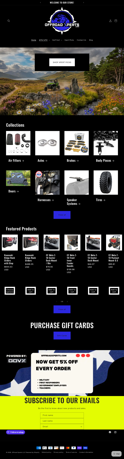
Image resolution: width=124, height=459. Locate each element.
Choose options (9, 291)
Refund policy (46, 452)
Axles (41, 160)
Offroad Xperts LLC (18, 452)
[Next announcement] (83, 2)
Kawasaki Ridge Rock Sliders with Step (9, 259)
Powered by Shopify (32, 452)
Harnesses (44, 200)
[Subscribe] (81, 427)
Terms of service (71, 452)
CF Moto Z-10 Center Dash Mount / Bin (51, 259)
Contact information (86, 452)
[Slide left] (56, 301)
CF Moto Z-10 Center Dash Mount (93, 258)
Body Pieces (103, 160)
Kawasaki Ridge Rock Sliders (30, 258)
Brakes (71, 160)
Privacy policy (58, 452)
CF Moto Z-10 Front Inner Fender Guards (72, 260)
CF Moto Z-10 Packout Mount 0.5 (113, 258)
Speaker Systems (72, 201)
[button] (8, 20)
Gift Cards (62, 336)
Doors (12, 191)
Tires (99, 200)
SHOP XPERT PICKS (62, 62)
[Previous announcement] (40, 2)
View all (62, 215)
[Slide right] (67, 301)
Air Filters (14, 160)
